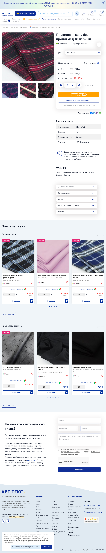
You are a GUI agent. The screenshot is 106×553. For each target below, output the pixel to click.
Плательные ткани (42, 529)
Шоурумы (96, 19)
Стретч (54, 504)
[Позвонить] (77, 13)
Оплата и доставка (65, 19)
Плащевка (34, 27)
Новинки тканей (73, 527)
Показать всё (8, 314)
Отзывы (6, 21)
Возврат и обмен (79, 19)
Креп (53, 501)
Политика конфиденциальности (71, 550)
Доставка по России (66, 187)
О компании (6, 19)
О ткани (61, 212)
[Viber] (97, 113)
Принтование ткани (49, 19)
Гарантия (61, 199)
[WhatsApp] (100, 113)
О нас (70, 509)
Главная (5, 27)
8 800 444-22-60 (93, 505)
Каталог (39, 496)
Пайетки (55, 515)
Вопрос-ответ (72, 512)
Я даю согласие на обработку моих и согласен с (80, 452)
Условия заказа (64, 193)
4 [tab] (54, 306)
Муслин (54, 510)
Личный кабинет (73, 518)
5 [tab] (56, 306)
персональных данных (70, 452)
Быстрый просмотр (18, 257)
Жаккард (39, 509)
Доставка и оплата (74, 507)
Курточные (23, 27)
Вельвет (55, 534)
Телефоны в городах (92, 512)
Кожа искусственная (59, 532)
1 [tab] (49, 306)
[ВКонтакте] (91, 113)
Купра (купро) (56, 507)
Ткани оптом (16, 19)
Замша (38, 512)
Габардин (39, 520)
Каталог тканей (27, 13)
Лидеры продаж (74, 535)
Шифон (54, 529)
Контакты (15, 21)
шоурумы (31, 460)
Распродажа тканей (33, 19)
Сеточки (55, 521)
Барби (38, 518)
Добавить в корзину (79, 95)
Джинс (38, 507)
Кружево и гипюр (42, 515)
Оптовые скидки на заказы (68, 205)
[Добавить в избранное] (32, 283)
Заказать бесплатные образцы (78, 100)
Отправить (79, 469)
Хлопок (54, 526)
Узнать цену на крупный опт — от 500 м (78, 105)
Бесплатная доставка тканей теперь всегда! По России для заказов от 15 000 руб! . (48, 4)
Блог (89, 19)
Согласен (46, 547)
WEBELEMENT (100, 550)
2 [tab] (51, 306)
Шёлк (37, 531)
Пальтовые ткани (58, 512)
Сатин (38, 501)
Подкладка (55, 518)
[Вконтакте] (3, 521)
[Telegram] (94, 113)
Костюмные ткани (42, 523)
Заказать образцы (16, 289)
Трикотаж (55, 523)
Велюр (38, 504)
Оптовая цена (90, 63)
